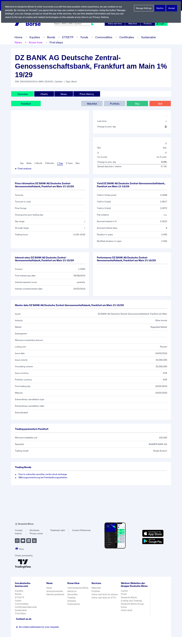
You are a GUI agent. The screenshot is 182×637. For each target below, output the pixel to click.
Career (124, 590)
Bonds (51, 37)
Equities (35, 37)
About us (71, 591)
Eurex (124, 607)
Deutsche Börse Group (132, 603)
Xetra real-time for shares (105, 594)
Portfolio (148, 23)
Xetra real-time (115, 23)
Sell (160, 103)
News (18, 42)
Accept (171, 8)
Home (18, 37)
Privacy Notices (101, 17)
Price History (87, 94)
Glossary (71, 600)
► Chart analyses (23, 168)
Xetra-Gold (126, 610)
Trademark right (57, 530)
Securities (72, 594)
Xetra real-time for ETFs (104, 597)
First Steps (20, 613)
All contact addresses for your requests (37, 626)
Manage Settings (144, 8)
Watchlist (132, 23)
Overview (22, 94)
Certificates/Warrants (26, 607)
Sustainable (148, 37)
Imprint (18, 533)
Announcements (54, 591)
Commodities (103, 37)
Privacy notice (36, 533)
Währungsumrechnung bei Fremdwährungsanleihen (42, 477)
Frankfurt (26, 103)
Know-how (35, 42)
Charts (44, 94)
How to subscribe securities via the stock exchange (42, 474)
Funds (84, 37)
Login (161, 23)
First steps (56, 42)
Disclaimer (34, 530)
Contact (18, 530)
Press (124, 594)
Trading (71, 597)
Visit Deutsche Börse (77, 587)
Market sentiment (55, 594)
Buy (137, 103)
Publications (73, 604)
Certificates (126, 37)
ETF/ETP (67, 37)
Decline (159, 8)
